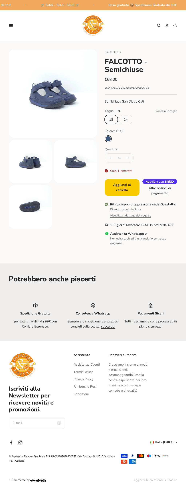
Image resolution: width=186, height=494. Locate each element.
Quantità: (111, 149)
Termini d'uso (83, 372)
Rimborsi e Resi (85, 386)
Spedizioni (81, 394)
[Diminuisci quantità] (110, 158)
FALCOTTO (113, 52)
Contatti (19, 460)
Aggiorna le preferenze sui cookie (155, 480)
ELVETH (42, 480)
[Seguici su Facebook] (11, 442)
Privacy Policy (83, 379)
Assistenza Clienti (87, 364)
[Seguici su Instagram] (20, 442)
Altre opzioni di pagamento (160, 190)
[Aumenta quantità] (128, 158)
